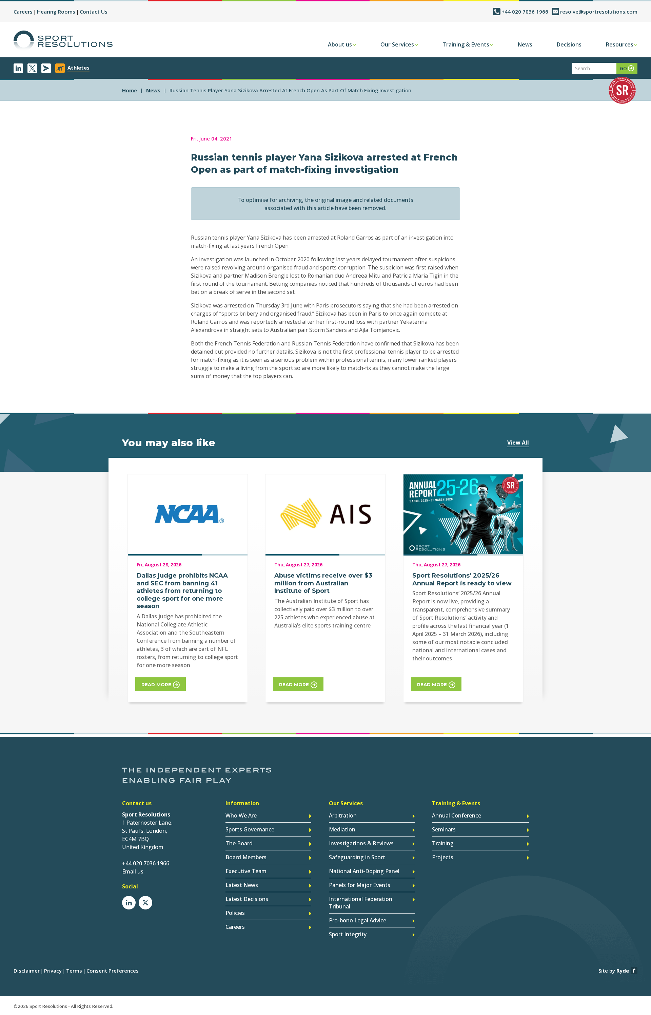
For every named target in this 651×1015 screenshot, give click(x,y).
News (525, 44)
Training (443, 843)
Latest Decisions (246, 899)
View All (518, 442)
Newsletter (46, 68)
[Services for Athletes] (60, 68)
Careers (23, 11)
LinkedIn (18, 68)
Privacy (53, 970)
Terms (74, 970)
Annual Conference (456, 815)
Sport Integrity (348, 934)
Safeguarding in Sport (357, 857)
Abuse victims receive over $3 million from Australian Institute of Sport (323, 583)
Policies (235, 913)
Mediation (342, 829)
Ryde (622, 970)
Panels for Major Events (359, 885)
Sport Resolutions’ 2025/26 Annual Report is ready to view (462, 579)
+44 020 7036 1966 (524, 11)
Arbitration (343, 815)
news (153, 90)
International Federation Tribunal (360, 902)
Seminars (444, 829)
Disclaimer (27, 970)
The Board (239, 843)
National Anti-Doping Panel (364, 871)
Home (129, 90)
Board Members (246, 857)
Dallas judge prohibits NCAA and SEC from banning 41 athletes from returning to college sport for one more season (182, 591)
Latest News (241, 885)
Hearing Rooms (56, 11)
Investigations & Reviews (361, 843)
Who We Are (241, 815)
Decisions (569, 44)
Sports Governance (249, 829)
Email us (132, 871)
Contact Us (93, 11)
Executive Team (246, 871)
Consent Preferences (112, 970)
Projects (442, 857)
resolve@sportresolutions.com (598, 11)
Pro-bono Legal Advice (357, 920)
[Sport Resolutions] (63, 41)
